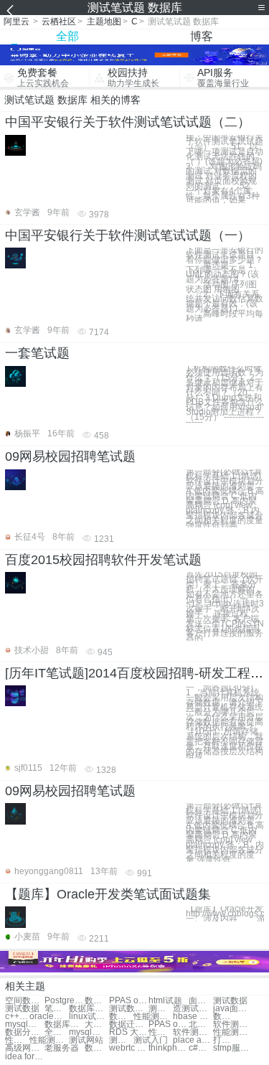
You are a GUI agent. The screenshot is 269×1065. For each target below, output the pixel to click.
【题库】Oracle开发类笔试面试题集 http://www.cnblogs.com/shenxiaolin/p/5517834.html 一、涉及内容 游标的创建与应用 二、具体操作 (225, 913)
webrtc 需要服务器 (128, 1048)
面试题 (201, 1001)
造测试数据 (192, 1009)
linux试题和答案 (88, 1017)
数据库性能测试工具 (64, 1024)
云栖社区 (59, 22)
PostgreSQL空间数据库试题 (64, 1001)
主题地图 (104, 22)
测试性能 (121, 1040)
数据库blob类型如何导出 (97, 1048)
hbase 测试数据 (192, 1017)
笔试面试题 (56, 1009)
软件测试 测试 (192, 1032)
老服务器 (61, 1048)
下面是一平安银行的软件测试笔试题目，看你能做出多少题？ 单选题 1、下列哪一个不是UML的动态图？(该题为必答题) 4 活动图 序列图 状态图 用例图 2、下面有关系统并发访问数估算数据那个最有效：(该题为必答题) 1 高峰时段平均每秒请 (224, 284)
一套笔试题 (37, 353)
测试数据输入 (128, 1009)
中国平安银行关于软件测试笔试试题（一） (127, 235)
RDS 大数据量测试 (128, 1032)
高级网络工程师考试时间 (24, 1048)
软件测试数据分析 (233, 1024)
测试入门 (150, 1040)
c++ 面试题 (17, 1017)
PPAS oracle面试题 (168, 1024)
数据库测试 (88, 1009)
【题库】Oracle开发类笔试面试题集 (108, 894)
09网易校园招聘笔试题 (70, 456)
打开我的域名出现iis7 (225, 1040)
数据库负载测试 (121, 1017)
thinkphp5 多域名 (168, 1048)
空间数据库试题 (24, 1001)
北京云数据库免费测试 (201, 1024)
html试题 (165, 1001)
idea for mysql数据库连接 (24, 1057)
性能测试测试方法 (49, 1040)
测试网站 (86, 1040)
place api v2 (192, 1040)
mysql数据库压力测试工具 (88, 1032)
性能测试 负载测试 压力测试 (233, 1032)
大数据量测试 (97, 1024)
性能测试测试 (160, 1032)
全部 (67, 36)
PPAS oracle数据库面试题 (128, 1001)
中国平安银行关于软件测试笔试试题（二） (127, 122)
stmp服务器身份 (233, 1048)
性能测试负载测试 (17, 1040)
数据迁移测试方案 (128, 1024)
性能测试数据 (153, 1017)
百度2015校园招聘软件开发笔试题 (103, 560)
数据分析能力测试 (24, 1032)
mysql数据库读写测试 (24, 1024)
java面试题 (233, 1009)
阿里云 (16, 22)
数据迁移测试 (225, 1017)
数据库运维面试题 (97, 1001)
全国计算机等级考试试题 (56, 1032)
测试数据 (230, 1001)
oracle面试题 (49, 1017)
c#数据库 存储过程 (201, 1048)
